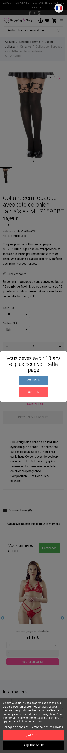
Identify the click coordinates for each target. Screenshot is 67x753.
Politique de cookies (15, 727)
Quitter (33, 391)
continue (33, 380)
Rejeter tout (34, 745)
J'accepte (33, 735)
